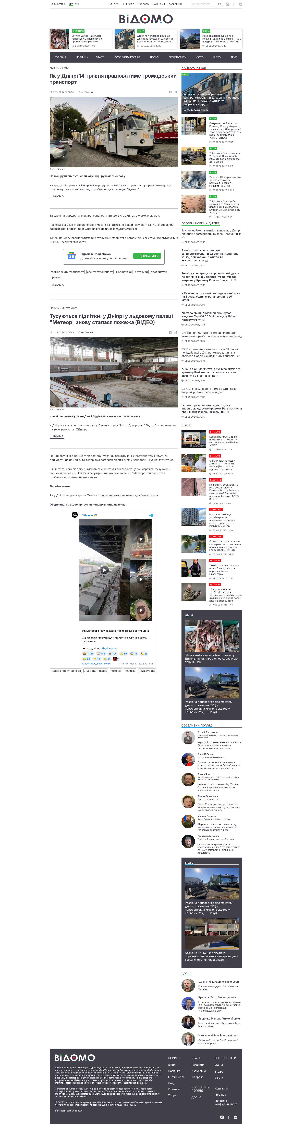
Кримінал (174, 1089)
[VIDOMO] (146, 19)
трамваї (56, 277)
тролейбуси (159, 272)
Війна (171, 1065)
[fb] (170, 92)
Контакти (221, 1088)
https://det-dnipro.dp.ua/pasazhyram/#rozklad (108, 228)
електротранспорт (100, 272)
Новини (81, 57)
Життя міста (69, 308)
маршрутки (124, 272)
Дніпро (114, 4)
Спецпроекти (177, 57)
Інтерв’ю (197, 1077)
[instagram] (227, 4)
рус (77, 4)
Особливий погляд (127, 57)
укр (71, 4)
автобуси (141, 272)
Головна (60, 57)
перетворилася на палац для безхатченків (129, 495)
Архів (234, 57)
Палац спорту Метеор (66, 670)
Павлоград (175, 4)
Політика (174, 1071)
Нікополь (143, 4)
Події (65, 67)
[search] (219, 4)
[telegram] (175, 92)
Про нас (220, 1094)
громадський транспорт (67, 272)
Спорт (172, 1095)
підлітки (130, 670)
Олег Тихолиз (86, 92)
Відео (217, 57)
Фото (200, 57)
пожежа (116, 670)
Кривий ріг (128, 4)
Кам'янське (158, 4)
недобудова (147, 670)
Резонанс (197, 1065)
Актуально (198, 1071)
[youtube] (240, 4)
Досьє (154, 57)
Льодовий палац (95, 670)
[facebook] (234, 4)
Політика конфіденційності (226, 1102)
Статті (100, 57)
